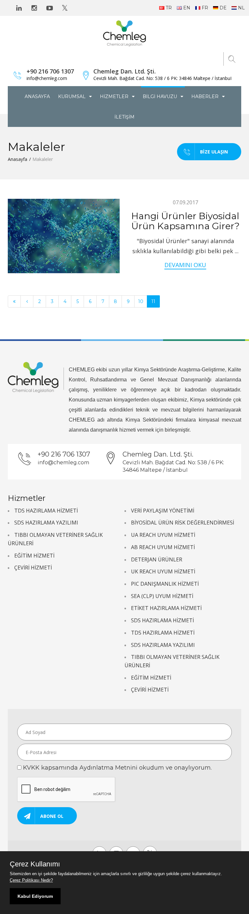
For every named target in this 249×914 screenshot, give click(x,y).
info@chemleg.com (47, 78)
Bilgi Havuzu (160, 96)
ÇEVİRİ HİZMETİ (33, 567)
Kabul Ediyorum (35, 896)
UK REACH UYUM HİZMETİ (163, 571)
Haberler (205, 96)
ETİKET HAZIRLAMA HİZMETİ (166, 608)
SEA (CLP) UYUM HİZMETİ (162, 596)
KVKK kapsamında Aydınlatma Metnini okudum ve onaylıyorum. (117, 767)
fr (205, 8)
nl (241, 8)
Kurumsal (72, 96)
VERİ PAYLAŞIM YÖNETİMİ (162, 510)
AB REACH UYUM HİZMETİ (163, 547)
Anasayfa (37, 96)
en (186, 8)
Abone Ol (52, 816)
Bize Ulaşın (214, 152)
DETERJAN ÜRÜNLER (156, 559)
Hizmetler (115, 96)
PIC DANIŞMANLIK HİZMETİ (165, 583)
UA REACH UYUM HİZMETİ (163, 534)
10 (140, 301)
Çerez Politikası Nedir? (31, 880)
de (223, 8)
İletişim (124, 117)
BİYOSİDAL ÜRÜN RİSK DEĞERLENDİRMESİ (182, 522)
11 (153, 301)
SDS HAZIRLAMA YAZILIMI (46, 522)
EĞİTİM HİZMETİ (34, 555)
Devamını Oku (185, 265)
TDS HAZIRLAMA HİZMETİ (46, 510)
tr (169, 8)
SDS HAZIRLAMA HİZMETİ (162, 620)
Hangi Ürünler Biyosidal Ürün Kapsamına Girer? (185, 220)
